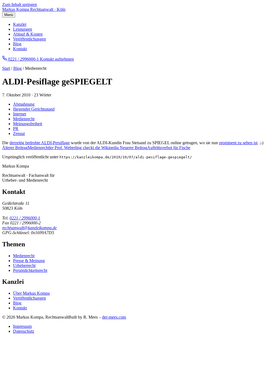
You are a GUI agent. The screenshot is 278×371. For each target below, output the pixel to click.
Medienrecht (23, 119)
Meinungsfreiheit (27, 123)
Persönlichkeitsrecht (30, 270)
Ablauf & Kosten (28, 34)
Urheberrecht (24, 265)
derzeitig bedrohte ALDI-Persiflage (40, 142)
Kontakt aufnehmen (57, 59)
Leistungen (22, 29)
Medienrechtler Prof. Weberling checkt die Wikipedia (61, 147)
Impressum (22, 326)
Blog (17, 44)
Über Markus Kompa (31, 293)
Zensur (19, 133)
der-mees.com (114, 317)
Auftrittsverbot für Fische (155, 147)
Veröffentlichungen (29, 39)
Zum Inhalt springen (19, 4)
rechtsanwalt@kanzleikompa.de (29, 227)
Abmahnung (23, 104)
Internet (19, 114)
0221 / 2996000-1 (25, 218)
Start (6, 68)
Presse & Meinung (29, 260)
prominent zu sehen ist (238, 142)
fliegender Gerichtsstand (34, 109)
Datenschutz (23, 331)
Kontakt (20, 48)
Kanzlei (19, 24)
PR (15, 128)
